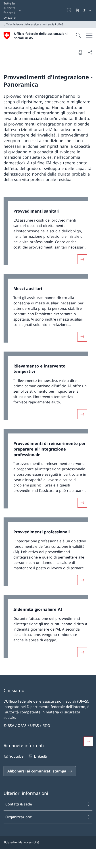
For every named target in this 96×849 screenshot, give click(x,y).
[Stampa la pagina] (80, 52)
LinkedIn (41, 756)
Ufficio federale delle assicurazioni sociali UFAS (40, 35)
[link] (48, 233)
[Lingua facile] (69, 10)
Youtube (16, 756)
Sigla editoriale (13, 842)
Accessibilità (32, 842)
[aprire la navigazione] (89, 35)
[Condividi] (90, 52)
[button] (88, 741)
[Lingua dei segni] (77, 10)
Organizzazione (18, 816)
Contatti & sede (18, 804)
